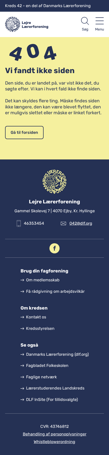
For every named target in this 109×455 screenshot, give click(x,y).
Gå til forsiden (24, 132)
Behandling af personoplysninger (54, 434)
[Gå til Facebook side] (54, 248)
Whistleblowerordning (54, 441)
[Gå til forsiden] (30, 24)
